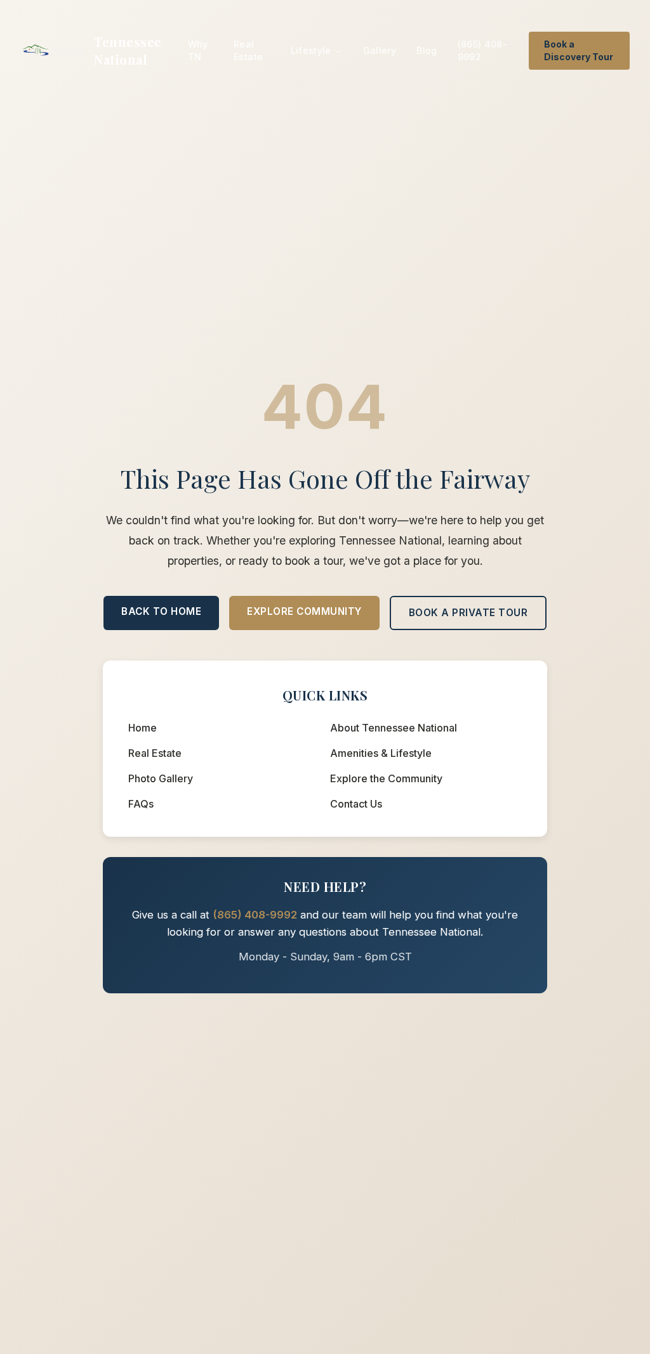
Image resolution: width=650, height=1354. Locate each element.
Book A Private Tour (468, 613)
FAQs (141, 803)
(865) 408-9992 (483, 50)
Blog (426, 50)
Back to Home (161, 611)
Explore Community (304, 611)
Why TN (198, 50)
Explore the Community (386, 778)
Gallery (379, 50)
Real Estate (248, 50)
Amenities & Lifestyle (381, 753)
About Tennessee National (393, 727)
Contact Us (356, 803)
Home (142, 727)
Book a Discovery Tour (578, 50)
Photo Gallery (160, 778)
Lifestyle (311, 50)
